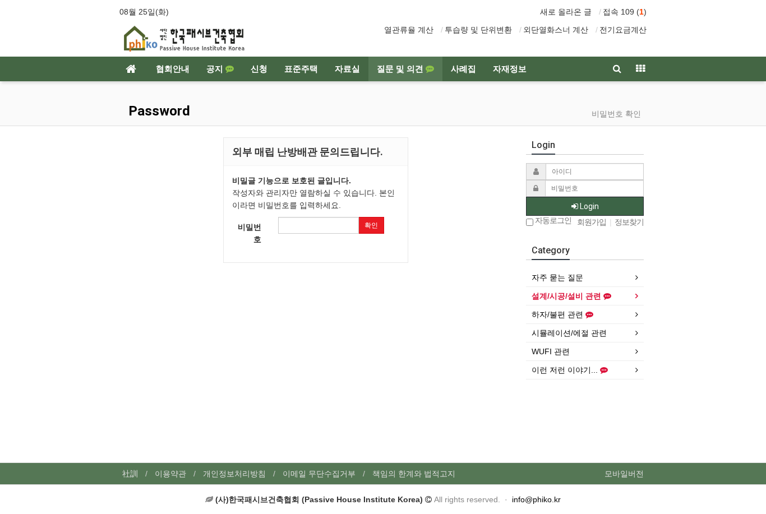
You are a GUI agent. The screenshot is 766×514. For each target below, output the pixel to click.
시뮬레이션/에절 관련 (569, 332)
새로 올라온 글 (566, 11)
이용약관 (170, 473)
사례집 (463, 69)
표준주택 (301, 69)
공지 (215, 69)
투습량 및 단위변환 (478, 29)
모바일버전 (624, 473)
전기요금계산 (623, 29)
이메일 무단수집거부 (319, 473)
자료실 (347, 69)
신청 (259, 69)
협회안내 (173, 69)
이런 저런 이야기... (566, 369)
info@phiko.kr (536, 499)
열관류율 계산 (408, 29)
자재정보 (510, 69)
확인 (371, 225)
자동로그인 (552, 220)
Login (588, 206)
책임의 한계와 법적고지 (413, 473)
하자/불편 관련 (558, 314)
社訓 (130, 473)
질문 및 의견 (401, 69)
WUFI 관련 (551, 351)
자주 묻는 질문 (557, 277)
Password (157, 111)
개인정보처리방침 (234, 473)
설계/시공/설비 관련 (567, 295)
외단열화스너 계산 (555, 29)
